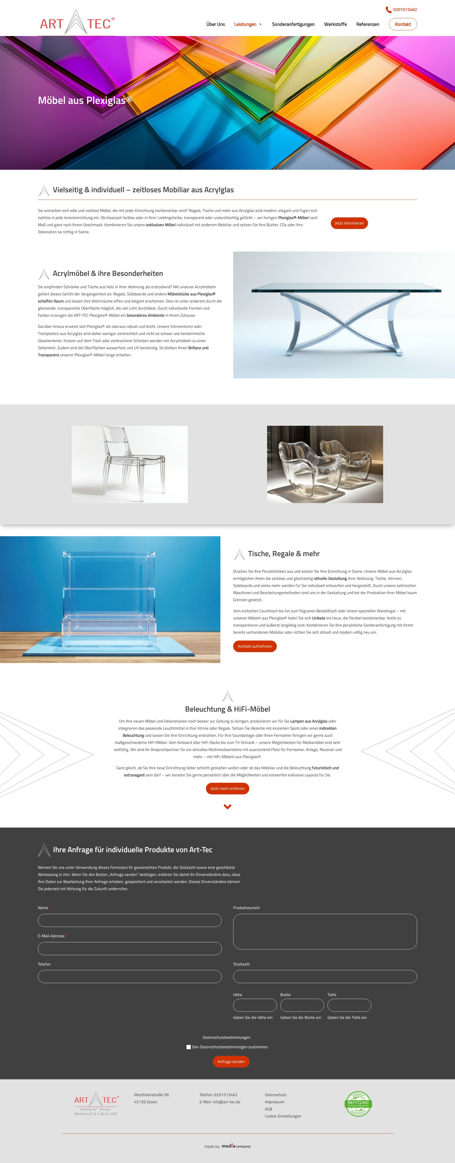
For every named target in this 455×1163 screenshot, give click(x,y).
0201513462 (405, 10)
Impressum (274, 1102)
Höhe (237, 995)
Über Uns (215, 24)
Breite (285, 995)
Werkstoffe (335, 24)
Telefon (44, 964)
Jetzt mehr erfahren (228, 788)
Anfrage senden (231, 1061)
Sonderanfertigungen (293, 24)
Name (43, 908)
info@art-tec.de (226, 1102)
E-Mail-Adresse (51, 936)
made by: (212, 1146)
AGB (268, 1109)
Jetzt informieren (349, 223)
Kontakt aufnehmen (255, 646)
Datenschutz (276, 1095)
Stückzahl (241, 964)
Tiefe (332, 995)
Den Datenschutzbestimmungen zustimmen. (230, 1047)
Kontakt (403, 24)
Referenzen (367, 24)
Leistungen (245, 24)
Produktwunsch (246, 908)
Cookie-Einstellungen (283, 1116)
